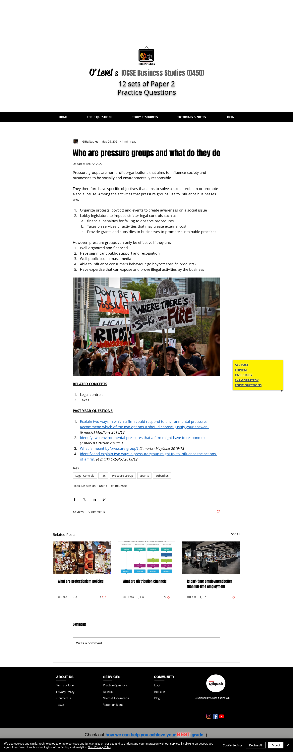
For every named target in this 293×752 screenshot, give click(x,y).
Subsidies (162, 475)
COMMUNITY (164, 677)
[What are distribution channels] (146, 557)
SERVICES (112, 677)
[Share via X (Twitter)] (84, 499)
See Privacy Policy (99, 747)
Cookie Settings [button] (233, 745)
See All (235, 534)
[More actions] (217, 141)
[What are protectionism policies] (82, 557)
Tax (103, 475)
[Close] (288, 745)
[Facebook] (215, 716)
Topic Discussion (85, 486)
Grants (144, 475)
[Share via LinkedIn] (94, 499)
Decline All (255, 745)
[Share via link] (104, 499)
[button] (99, 117)
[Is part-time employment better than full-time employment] (211, 557)
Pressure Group (122, 475)
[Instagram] (208, 716)
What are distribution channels (145, 581)
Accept (275, 745)
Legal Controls (84, 475)
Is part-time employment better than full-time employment (209, 584)
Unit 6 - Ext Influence (113, 486)
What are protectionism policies (81, 581)
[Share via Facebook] (75, 499)
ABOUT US (65, 677)
